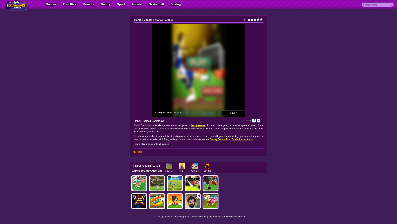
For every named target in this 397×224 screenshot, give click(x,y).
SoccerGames (198, 125)
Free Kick (69, 4)
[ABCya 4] (194, 166)
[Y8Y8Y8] (207, 166)
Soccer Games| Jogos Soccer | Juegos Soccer (20, 4)
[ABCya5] (168, 166)
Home (138, 20)
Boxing (176, 4)
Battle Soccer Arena (242, 139)
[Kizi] (181, 166)
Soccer (51, 4)
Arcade (137, 4)
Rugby (105, 4)
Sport (121, 4)
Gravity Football (218, 139)
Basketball (156, 4)
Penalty (88, 4)
